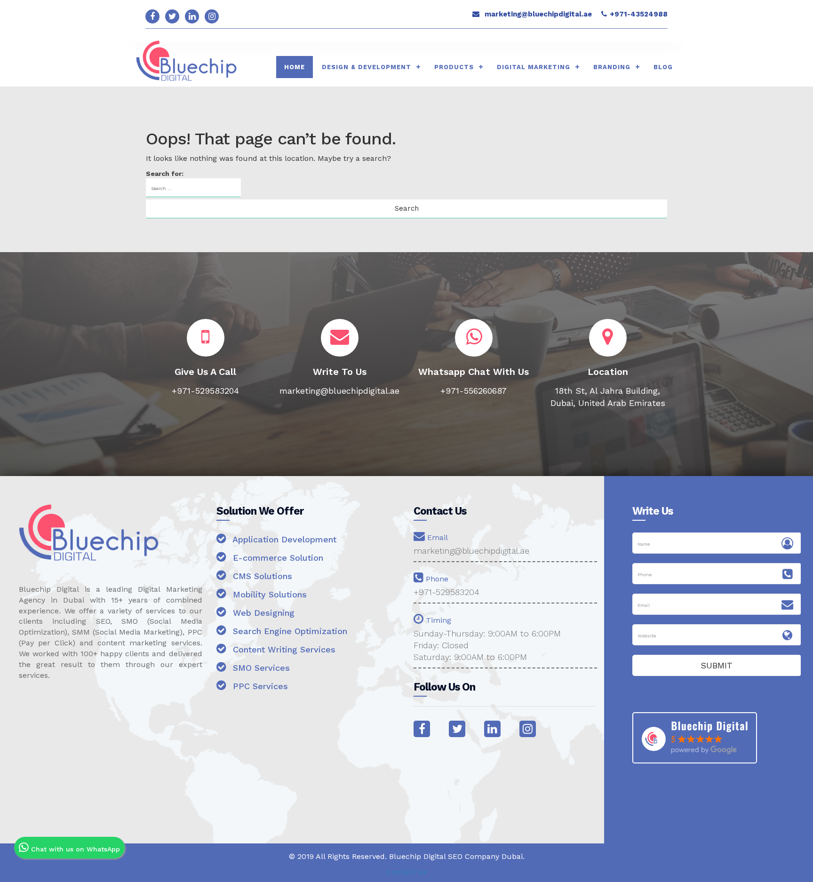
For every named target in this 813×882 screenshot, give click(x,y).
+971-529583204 (446, 592)
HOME (294, 67)
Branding (611, 67)
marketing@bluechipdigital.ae (538, 14)
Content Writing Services (282, 649)
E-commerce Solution (276, 558)
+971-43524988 (639, 14)
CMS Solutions (261, 576)
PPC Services (259, 686)
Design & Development (366, 67)
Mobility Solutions (268, 594)
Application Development (283, 539)
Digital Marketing (533, 67)
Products (454, 67)
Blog (663, 67)
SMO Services (260, 668)
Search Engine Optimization (288, 631)
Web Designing (262, 613)
